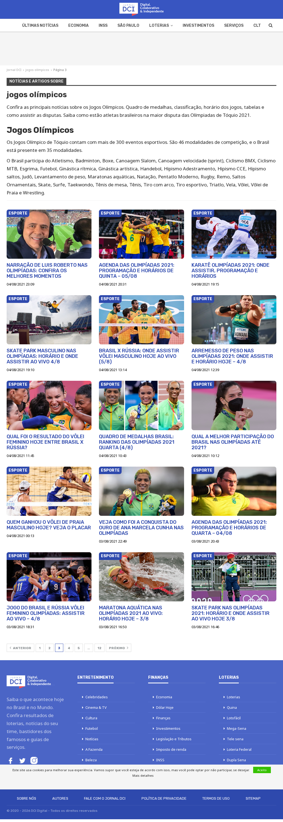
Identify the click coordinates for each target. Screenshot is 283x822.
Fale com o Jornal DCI (104, 798)
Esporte (18, 213)
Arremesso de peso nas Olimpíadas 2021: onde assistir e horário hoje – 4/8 (232, 356)
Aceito (262, 770)
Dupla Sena (236, 759)
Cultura (91, 717)
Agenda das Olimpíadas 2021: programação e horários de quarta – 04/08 (229, 527)
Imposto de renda (171, 749)
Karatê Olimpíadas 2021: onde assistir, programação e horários (230, 270)
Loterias (159, 25)
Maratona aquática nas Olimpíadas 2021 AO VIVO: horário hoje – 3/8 (131, 613)
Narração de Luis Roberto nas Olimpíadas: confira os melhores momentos (47, 270)
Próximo (117, 648)
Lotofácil (234, 717)
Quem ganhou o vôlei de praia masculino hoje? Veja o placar (49, 525)
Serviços (233, 25)
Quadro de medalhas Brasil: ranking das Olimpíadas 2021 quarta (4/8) (136, 442)
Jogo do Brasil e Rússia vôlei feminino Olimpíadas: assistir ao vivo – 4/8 (46, 613)
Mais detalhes (143, 775)
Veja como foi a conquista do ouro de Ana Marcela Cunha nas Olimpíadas (141, 527)
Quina (232, 707)
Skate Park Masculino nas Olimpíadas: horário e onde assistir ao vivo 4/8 (42, 356)
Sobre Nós (26, 798)
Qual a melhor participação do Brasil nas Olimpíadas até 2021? (233, 442)
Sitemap (253, 798)
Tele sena (235, 738)
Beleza (91, 759)
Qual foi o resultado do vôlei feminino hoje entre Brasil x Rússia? (45, 442)
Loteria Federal (239, 749)
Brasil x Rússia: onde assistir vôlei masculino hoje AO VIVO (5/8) (139, 356)
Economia (78, 25)
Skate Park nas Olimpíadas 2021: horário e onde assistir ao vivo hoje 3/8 (230, 613)
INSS (103, 25)
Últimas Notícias (40, 25)
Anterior (21, 648)
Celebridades (96, 696)
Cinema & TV (96, 707)
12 (99, 648)
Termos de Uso (216, 798)
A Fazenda (94, 749)
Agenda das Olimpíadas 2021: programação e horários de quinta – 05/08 (136, 270)
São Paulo (128, 25)
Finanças (163, 717)
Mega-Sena (236, 728)
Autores (60, 798)
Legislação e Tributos (174, 738)
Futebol (91, 728)
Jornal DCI (14, 70)
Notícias (91, 738)
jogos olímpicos (37, 70)
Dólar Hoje (165, 707)
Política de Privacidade (164, 798)
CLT (257, 25)
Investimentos (198, 25)
